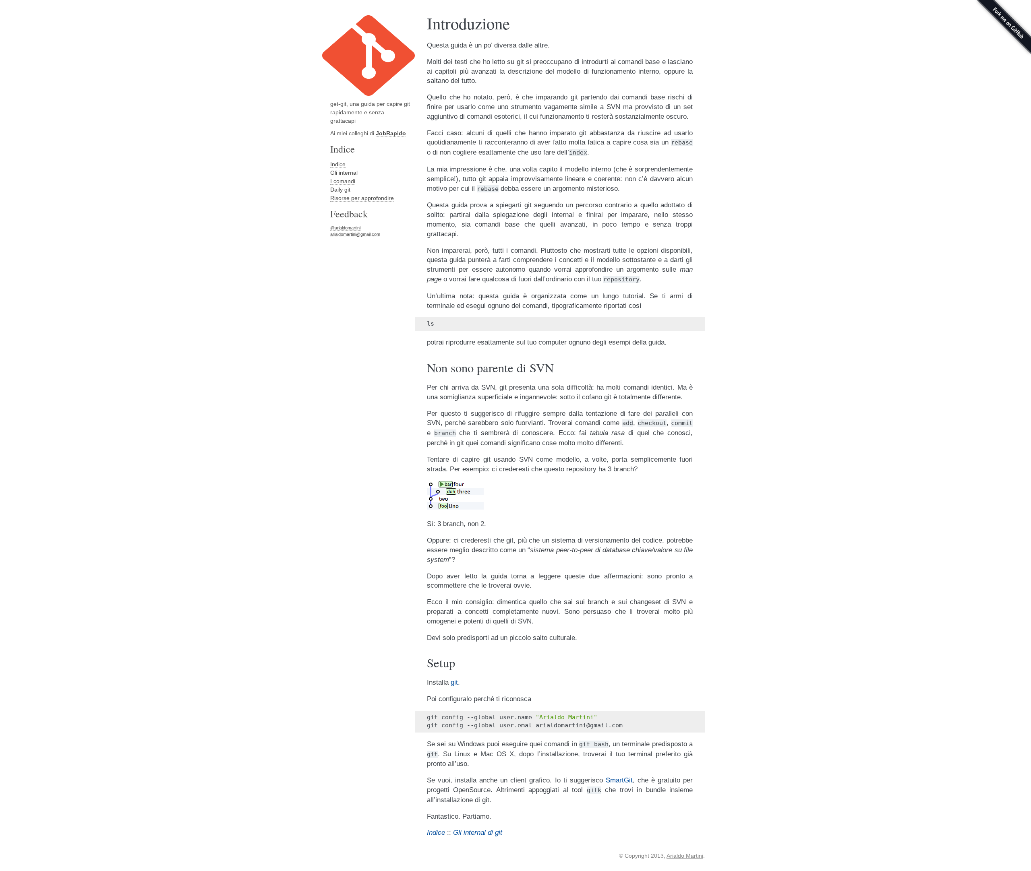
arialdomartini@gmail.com (355, 234)
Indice (338, 164)
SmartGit (619, 780)
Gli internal (344, 172)
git (454, 682)
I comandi (342, 181)
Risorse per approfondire (362, 198)
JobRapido (391, 133)
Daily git (340, 189)
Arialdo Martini (685, 855)
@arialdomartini (345, 227)
